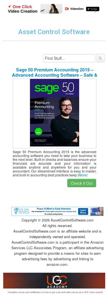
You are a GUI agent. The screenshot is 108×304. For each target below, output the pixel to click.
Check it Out (81, 183)
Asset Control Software (54, 32)
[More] (82, 174)
